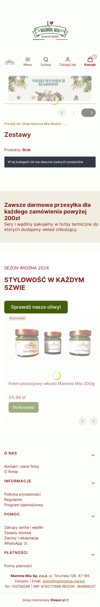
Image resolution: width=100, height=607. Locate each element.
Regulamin (13, 499)
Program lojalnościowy (23, 505)
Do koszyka (23, 407)
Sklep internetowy (43, 600)
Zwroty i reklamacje (21, 538)
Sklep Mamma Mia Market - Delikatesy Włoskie (36, 124)
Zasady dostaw (17, 532)
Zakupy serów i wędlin (23, 527)
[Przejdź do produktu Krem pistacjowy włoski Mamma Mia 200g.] (52, 345)
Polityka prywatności (22, 494)
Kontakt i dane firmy (21, 466)
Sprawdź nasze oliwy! (36, 307)
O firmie (11, 471)
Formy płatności (18, 566)
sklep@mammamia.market (63, 581)
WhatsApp (13, 543)
